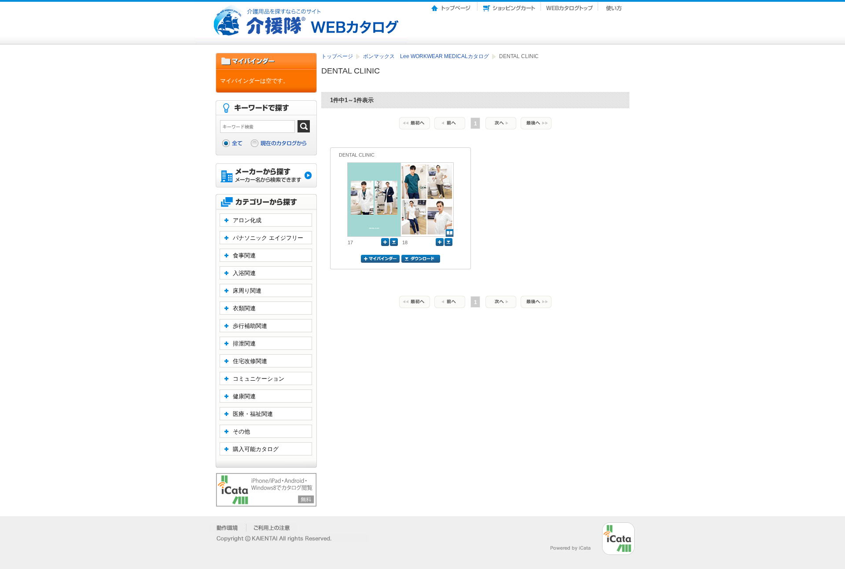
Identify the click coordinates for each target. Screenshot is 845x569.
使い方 (615, 5)
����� (227, 527)
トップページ (452, 5)
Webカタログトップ (569, 5)
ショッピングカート (509, 5)
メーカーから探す (266, 176)
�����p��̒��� (271, 527)
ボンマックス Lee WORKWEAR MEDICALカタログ (426, 56)
